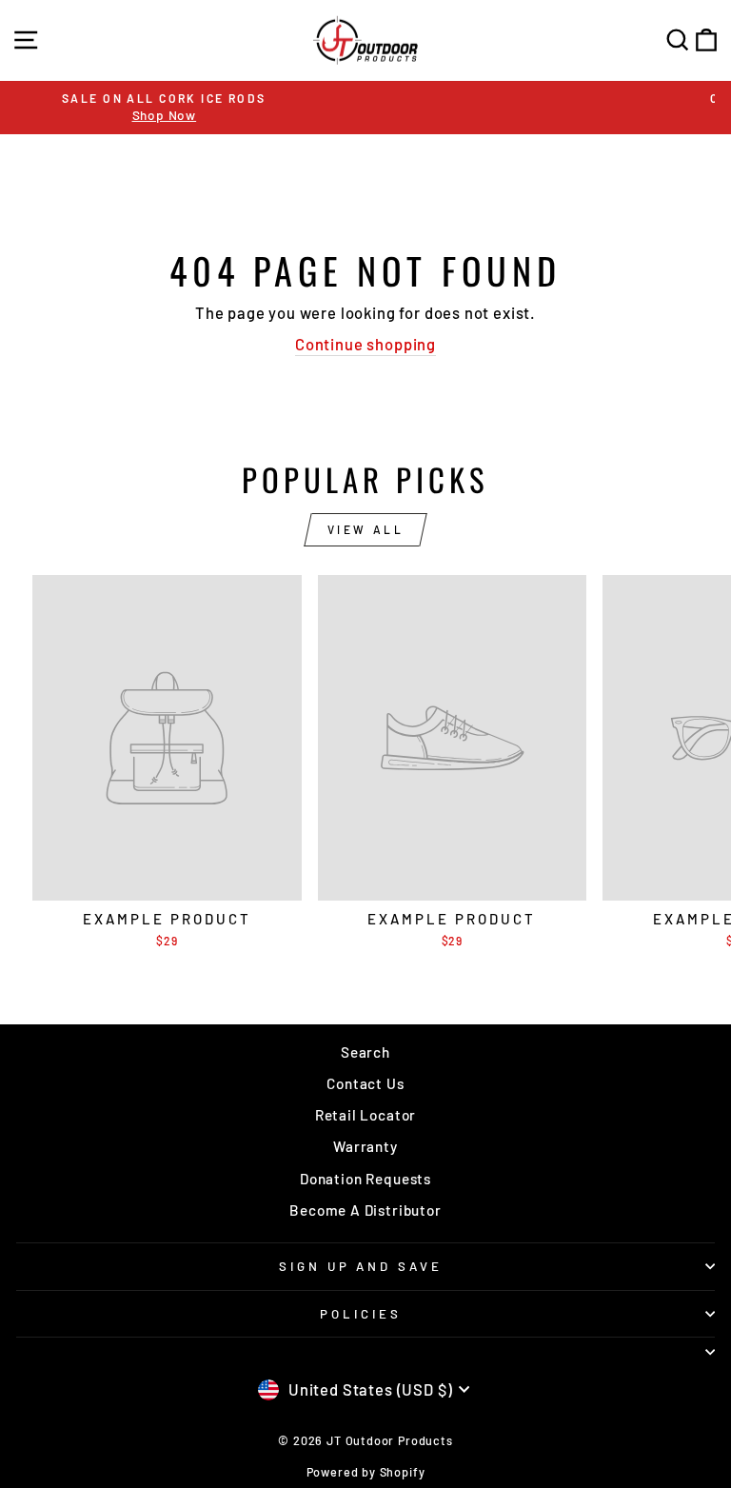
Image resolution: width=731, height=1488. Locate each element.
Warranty (365, 1146)
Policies (361, 1313)
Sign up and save (361, 1266)
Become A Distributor (365, 1210)
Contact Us (365, 1083)
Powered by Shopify (365, 1471)
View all (366, 529)
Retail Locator (366, 1114)
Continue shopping (365, 343)
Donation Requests (365, 1178)
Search (365, 1052)
